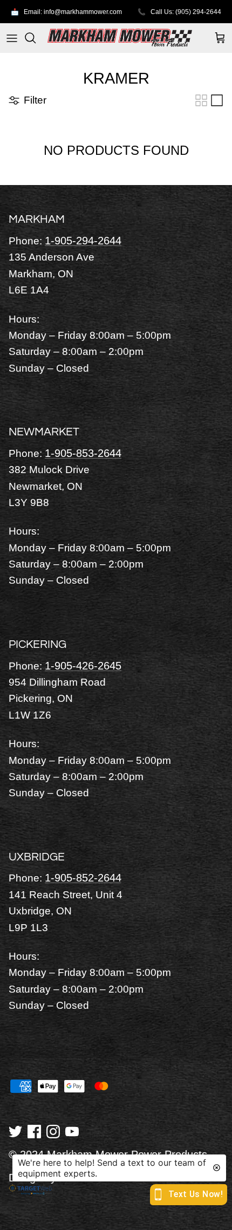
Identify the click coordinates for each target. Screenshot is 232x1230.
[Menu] (12, 38)
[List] (216, 100)
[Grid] (201, 100)
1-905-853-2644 (83, 453)
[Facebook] (34, 1131)
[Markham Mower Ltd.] (119, 38)
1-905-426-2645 (83, 666)
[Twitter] (15, 1131)
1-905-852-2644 (83, 878)
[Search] (35, 38)
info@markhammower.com (83, 12)
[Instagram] (53, 1131)
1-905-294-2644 (83, 241)
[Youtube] (72, 1131)
